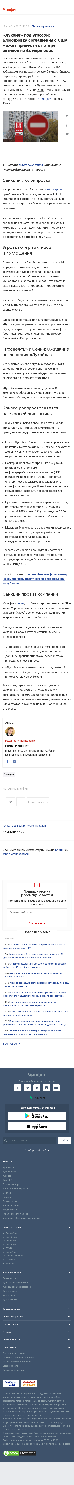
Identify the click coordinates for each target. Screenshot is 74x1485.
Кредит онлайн (10, 1210)
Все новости (11, 1043)
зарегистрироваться (16, 854)
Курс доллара (9, 1171)
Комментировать (38, 802)
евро (40, 89)
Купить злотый (10, 1299)
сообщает (44, 99)
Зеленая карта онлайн (14, 1353)
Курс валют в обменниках (15, 1282)
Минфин (22, 788)
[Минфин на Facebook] (17, 1087)
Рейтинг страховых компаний (17, 1362)
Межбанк (7, 1193)
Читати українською (43, 26)
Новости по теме (37, 932)
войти (59, 850)
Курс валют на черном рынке (17, 1287)
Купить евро (9, 1295)
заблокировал (54, 189)
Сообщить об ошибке (37, 1150)
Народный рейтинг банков (16, 1214)
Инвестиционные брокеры (16, 1188)
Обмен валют (9, 1278)
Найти (64, 1140)
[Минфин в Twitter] (36, 1087)
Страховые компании (13, 1370)
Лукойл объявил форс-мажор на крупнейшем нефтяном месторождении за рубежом (35, 578)
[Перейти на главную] (10, 10)
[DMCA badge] (37, 1454)
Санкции (9, 774)
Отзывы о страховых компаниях (18, 1357)
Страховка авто (10, 1366)
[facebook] (7, 761)
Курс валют (8, 1167)
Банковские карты (12, 1184)
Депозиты (8, 1197)
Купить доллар (10, 1291)
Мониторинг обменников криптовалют (21, 1218)
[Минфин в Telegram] (27, 1087)
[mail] (14, 761)
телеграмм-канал (30, 165)
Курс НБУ (7, 1180)
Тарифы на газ (10, 1201)
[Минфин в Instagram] (46, 1087)
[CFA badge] (46, 1384)
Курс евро (8, 1176)
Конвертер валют (11, 1205)
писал (20, 603)
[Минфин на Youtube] (56, 1087)
